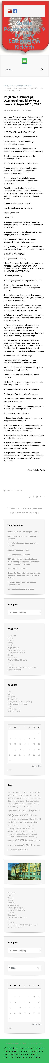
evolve (8, 1043)
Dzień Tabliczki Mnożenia (24, 804)
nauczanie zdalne (23, 826)
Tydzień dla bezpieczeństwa (19, 555)
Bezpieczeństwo (13, 648)
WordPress (39, 1043)
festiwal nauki (24, 810)
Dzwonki (11, 640)
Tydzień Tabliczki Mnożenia (17, 660)
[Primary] (24, 60)
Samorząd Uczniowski (24, 86)
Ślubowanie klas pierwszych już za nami (25, 508)
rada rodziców (21, 829)
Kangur (10, 694)
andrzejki (29, 795)
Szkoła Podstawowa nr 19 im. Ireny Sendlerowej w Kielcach (24, 35)
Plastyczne (11, 697)
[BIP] (10, 11)
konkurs (27, 815)
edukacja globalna (19, 806)
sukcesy (11, 837)
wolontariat (11, 840)
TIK (9, 662)
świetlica (22, 849)
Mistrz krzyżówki (14, 709)
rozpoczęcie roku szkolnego (25, 831)
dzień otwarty (30, 801)
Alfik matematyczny (17, 795)
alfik (38, 792)
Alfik (9, 692)
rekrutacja (12, 831)
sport (17, 834)
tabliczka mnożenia (21, 837)
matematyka (32, 822)
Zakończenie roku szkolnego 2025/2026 (23, 532)
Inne (9, 706)
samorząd (11, 834)
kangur (18, 815)
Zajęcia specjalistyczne (16, 650)
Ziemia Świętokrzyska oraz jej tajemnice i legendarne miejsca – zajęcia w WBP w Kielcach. (24, 575)
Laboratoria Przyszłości (16, 653)
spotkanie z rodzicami (28, 834)
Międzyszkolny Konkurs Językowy (23, 513)
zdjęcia (26, 844)
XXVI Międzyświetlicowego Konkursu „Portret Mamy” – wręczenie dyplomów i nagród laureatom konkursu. (24, 561)
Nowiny (10, 638)
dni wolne (35, 795)
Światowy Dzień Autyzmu (17, 568)
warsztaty (33, 837)
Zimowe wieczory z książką (18, 550)
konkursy (21, 822)
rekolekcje (31, 829)
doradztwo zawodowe (15, 798)
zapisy (39, 840)
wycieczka (20, 839)
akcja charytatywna (30, 792)
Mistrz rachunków (14, 711)
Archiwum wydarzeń (15, 670)
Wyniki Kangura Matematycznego (21, 589)
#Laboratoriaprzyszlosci (15, 792)
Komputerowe (12, 699)
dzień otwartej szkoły (16, 801)
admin (30, 110)
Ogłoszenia (12, 635)
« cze (9, 770)
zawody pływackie (14, 845)
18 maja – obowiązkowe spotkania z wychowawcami (22, 583)
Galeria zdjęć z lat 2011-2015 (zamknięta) (23, 667)
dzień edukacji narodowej (32, 798)
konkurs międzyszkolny (26, 819)
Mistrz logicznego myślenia (17, 704)
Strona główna (8, 86)
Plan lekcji (11, 645)
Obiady (10, 643)
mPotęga (11, 665)
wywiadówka (31, 840)
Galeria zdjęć (12, 658)
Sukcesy (11, 655)
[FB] (15, 11)
